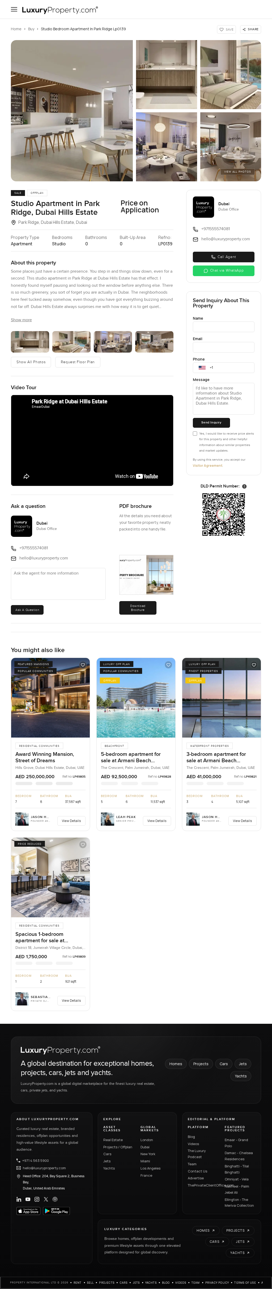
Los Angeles (150, 1168)
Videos (193, 1143)
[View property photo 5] (230, 146)
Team (192, 1164)
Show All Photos (31, 362)
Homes (175, 1063)
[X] (46, 1199)
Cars (224, 1063)
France (146, 1175)
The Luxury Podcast (197, 1153)
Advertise (196, 1178)
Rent (78, 1282)
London (147, 1139)
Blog (191, 1136)
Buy (31, 28)
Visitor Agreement (207, 465)
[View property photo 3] (230, 74)
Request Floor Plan (78, 362)
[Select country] (202, 367)
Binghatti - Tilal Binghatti (237, 1169)
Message (201, 379)
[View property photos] (72, 110)
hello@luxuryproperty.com (44, 1168)
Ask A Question (27, 610)
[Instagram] (37, 1199)
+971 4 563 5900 (35, 1160)
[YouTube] (28, 1199)
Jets (243, 1063)
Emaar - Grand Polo (236, 1142)
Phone (199, 359)
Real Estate (113, 1139)
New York (148, 1153)
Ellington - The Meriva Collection (239, 1202)
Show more (21, 320)
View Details (71, 821)
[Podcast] (55, 1199)
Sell (90, 1282)
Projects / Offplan (117, 1147)
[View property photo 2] (166, 74)
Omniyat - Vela (237, 1179)
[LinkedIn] (18, 1199)
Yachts (241, 1075)
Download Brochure (138, 607)
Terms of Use (245, 1282)
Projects (201, 1063)
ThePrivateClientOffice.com (203, 1185)
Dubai (145, 1147)
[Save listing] (83, 665)
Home (16, 28)
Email (197, 338)
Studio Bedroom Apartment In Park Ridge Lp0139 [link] (83, 28)
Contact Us (197, 1171)
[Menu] (14, 9)
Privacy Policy (217, 1282)
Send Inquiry (211, 423)
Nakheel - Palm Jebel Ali (237, 1189)
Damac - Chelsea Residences (239, 1155)
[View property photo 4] (166, 146)
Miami (145, 1161)
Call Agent (227, 257)
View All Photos (237, 171)
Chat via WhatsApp (227, 270)
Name (198, 318)
